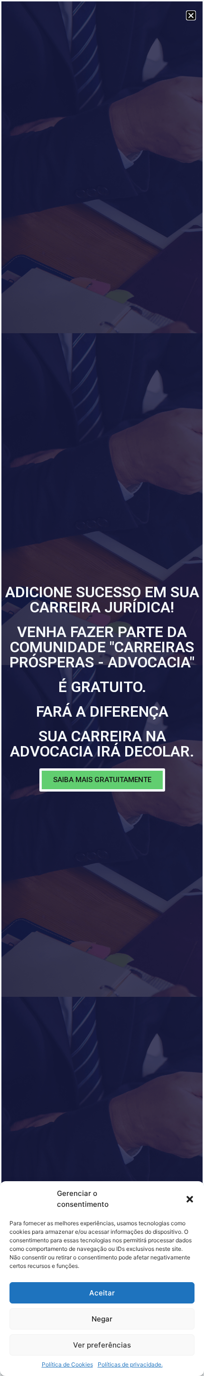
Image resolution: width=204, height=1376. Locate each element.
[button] (190, 1199)
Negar (102, 1318)
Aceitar (102, 1292)
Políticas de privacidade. (130, 1364)
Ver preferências (102, 1344)
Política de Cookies (67, 1364)
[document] (102, 688)
